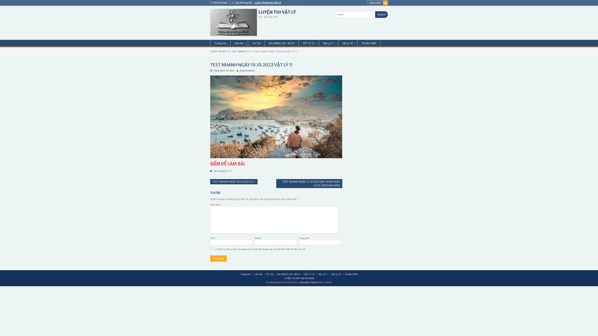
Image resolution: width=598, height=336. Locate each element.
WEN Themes (325, 282)
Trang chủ (220, 43)
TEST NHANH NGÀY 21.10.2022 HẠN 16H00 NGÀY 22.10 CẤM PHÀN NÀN (311, 183)
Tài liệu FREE (369, 43)
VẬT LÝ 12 (308, 43)
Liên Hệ (238, 43)
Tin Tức (256, 43)
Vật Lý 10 (347, 43)
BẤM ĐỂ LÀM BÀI (227, 164)
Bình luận (215, 204)
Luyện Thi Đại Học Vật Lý (267, 2)
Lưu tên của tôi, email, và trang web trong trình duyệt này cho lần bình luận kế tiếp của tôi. (260, 249)
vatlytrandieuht (247, 70)
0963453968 (220, 2)
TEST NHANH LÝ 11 (242, 51)
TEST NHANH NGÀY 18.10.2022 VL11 (234, 181)
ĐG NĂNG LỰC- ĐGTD (282, 43)
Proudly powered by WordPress (282, 282)
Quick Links (375, 2)
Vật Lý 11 (328, 43)
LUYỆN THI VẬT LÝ (277, 12)
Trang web (304, 238)
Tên (213, 238)
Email (258, 238)
